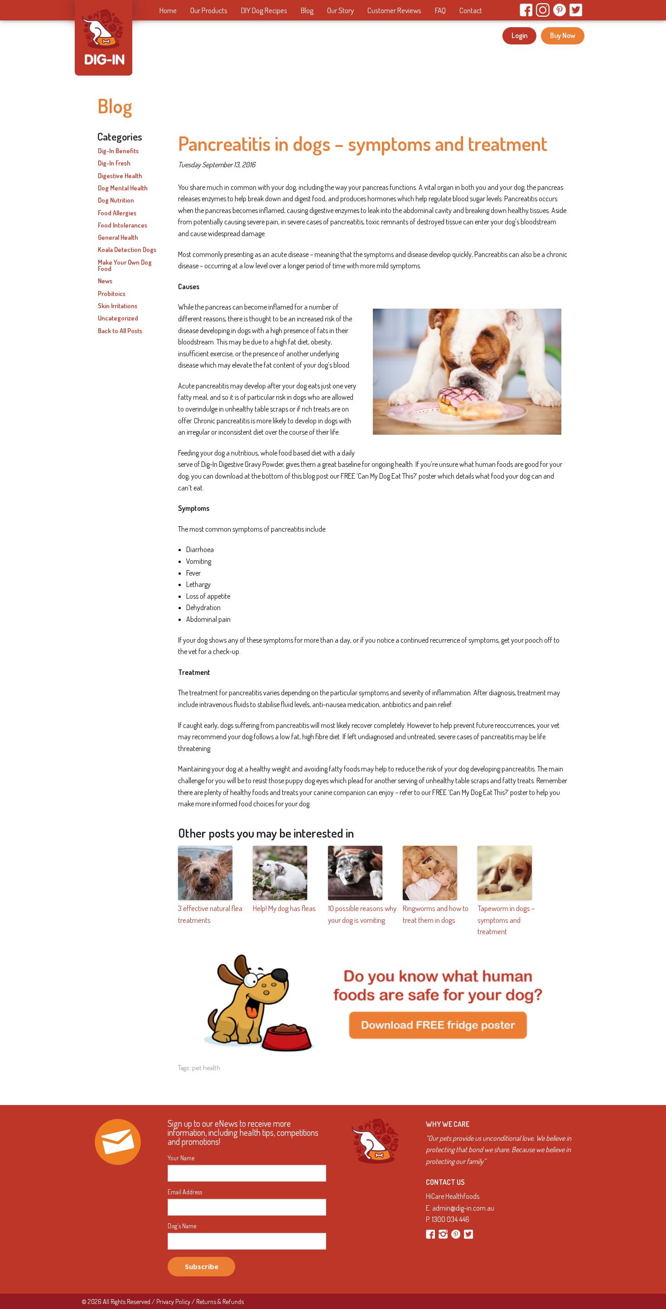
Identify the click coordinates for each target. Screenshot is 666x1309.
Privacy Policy (173, 1301)
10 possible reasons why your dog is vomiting (362, 914)
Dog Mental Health (123, 188)
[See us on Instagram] (444, 1233)
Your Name (181, 1158)
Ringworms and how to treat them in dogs (435, 914)
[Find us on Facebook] (431, 1233)
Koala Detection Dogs (127, 249)
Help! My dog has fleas (284, 908)
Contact (470, 10)
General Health (118, 237)
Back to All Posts (120, 331)
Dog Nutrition (116, 200)
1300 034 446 (450, 1219)
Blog (307, 10)
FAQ (440, 10)
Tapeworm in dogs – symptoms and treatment (506, 919)
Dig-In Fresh (114, 163)
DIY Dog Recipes (264, 10)
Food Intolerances (122, 225)
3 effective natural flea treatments (210, 914)
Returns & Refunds (220, 1301)
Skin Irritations (117, 306)
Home (168, 10)
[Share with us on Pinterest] (456, 1233)
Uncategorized (118, 318)
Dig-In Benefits (118, 151)
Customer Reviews (394, 10)
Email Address (185, 1192)
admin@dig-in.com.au (463, 1207)
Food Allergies (117, 213)
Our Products (208, 10)
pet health (206, 1067)
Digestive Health (120, 175)
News (105, 281)
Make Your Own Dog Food (125, 265)
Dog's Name (182, 1226)
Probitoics (111, 293)
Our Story (340, 10)
